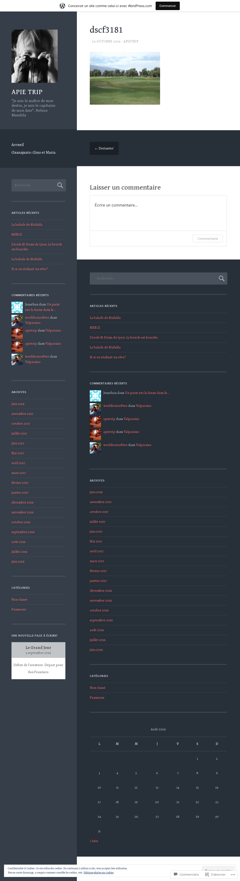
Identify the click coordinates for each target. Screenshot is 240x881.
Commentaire (208, 238)
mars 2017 (18, 472)
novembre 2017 (22, 413)
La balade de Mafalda (26, 224)
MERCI (16, 234)
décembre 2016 (22, 502)
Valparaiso (33, 322)
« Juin (94, 841)
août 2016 (18, 541)
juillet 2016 (19, 551)
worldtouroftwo (37, 317)
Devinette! (104, 148)
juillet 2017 (19, 433)
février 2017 (19, 482)
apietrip (131, 41)
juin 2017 (17, 443)
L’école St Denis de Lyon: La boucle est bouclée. (124, 337)
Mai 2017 (17, 453)
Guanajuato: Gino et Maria (33, 152)
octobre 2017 (20, 423)
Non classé (19, 599)
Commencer (167, 6)
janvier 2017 (19, 492)
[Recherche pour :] (38, 185)
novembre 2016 (22, 512)
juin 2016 (18, 561)
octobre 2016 (20, 522)
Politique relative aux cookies (99, 872)
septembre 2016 (23, 532)
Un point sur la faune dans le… (147, 392)
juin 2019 (17, 403)
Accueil (17, 144)
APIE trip (27, 92)
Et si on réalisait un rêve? (29, 269)
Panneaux (18, 609)
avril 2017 (18, 463)
